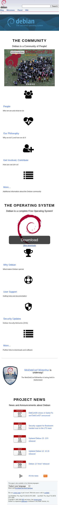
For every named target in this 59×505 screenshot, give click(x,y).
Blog (2, 10)
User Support (10, 291)
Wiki (26, 10)
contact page (17, 492)
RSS (45, 476)
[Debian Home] (3, 4)
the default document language (24, 488)
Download (29, 240)
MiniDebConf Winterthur (36, 370)
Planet (20, 10)
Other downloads (29, 246)
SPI (23, 499)
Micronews (11, 10)
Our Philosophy (11, 133)
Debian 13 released (39, 464)
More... (7, 187)
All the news (33, 476)
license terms (38, 499)
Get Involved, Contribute (15, 160)
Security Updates (12, 318)
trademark (24, 501)
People (6, 106)
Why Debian (9, 265)
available (46, 492)
